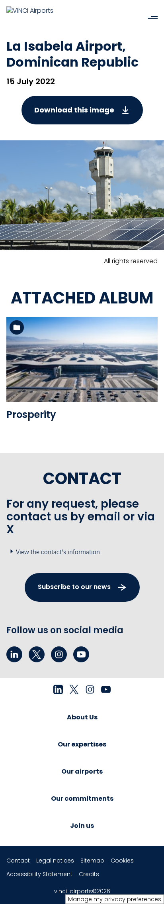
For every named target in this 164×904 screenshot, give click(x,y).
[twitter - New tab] (37, 654)
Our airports (82, 771)
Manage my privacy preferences (114, 899)
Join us (82, 825)
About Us (82, 717)
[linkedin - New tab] (14, 654)
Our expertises (82, 744)
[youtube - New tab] (81, 654)
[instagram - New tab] (59, 654)
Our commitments (82, 798)
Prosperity (31, 414)
